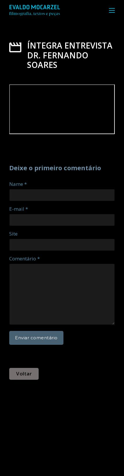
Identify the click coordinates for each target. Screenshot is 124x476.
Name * (18, 184)
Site (13, 233)
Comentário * (24, 258)
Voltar (24, 373)
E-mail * (18, 208)
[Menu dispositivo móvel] (112, 10)
